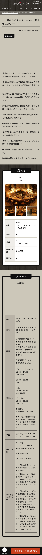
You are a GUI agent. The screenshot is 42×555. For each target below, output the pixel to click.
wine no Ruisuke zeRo (10, 13)
